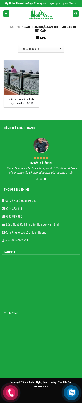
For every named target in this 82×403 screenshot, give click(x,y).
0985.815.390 (13, 216)
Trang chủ (12, 27)
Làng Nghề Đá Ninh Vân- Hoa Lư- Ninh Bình (32, 224)
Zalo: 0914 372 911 (16, 240)
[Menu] (6, 13)
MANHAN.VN (41, 386)
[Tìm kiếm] (76, 13)
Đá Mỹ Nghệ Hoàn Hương (20, 201)
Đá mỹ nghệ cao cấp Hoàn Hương (25, 232)
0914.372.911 (13, 209)
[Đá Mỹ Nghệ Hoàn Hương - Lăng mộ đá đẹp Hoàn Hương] (41, 13)
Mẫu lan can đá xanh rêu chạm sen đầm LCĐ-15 (22, 101)
